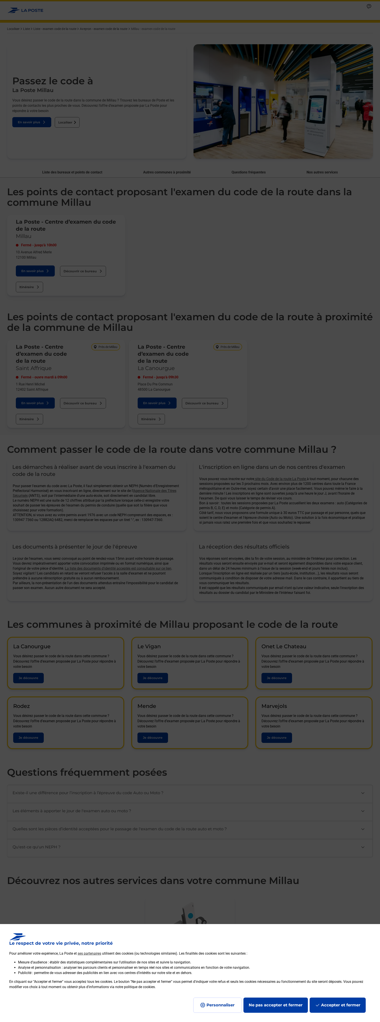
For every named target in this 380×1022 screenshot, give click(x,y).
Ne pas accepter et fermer (276, 1005)
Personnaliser (220, 1005)
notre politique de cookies (135, 987)
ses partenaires (89, 953)
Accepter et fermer (340, 1005)
